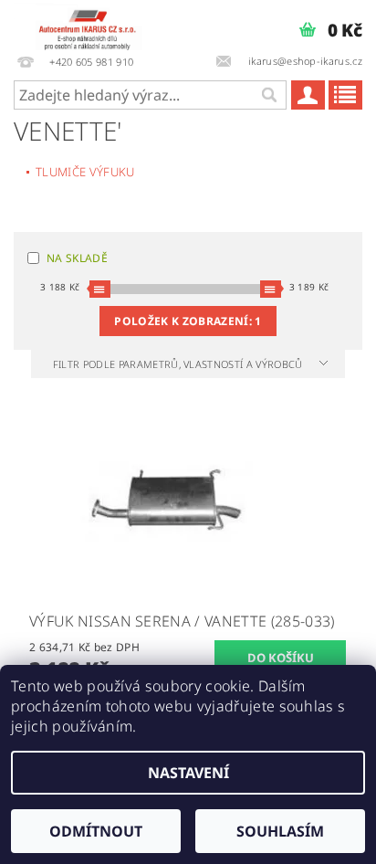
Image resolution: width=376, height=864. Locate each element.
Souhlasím (280, 831)
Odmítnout (95, 831)
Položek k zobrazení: (187, 321)
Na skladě (77, 258)
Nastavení (188, 773)
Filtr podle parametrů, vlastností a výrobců (179, 364)
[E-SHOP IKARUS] (92, 23)
